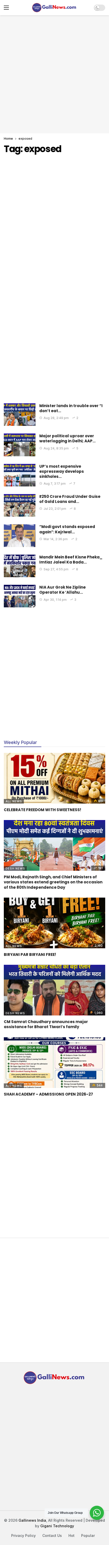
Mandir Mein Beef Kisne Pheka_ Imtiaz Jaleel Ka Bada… (70, 559)
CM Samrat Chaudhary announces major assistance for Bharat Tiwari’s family (46, 1024)
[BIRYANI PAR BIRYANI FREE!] (54, 923)
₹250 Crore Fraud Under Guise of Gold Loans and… (69, 499)
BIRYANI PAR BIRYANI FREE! (30, 954)
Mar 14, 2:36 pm (56, 539)
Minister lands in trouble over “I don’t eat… (71, 408)
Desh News (15, 868)
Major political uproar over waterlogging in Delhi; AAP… (67, 438)
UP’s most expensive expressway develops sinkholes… (61, 471)
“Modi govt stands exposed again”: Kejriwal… (67, 529)
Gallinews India (32, 1520)
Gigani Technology (57, 1526)
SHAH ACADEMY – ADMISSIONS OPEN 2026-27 (48, 1094)
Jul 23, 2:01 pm (55, 509)
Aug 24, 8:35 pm (56, 448)
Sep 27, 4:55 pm (56, 569)
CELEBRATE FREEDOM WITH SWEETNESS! (42, 809)
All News (14, 801)
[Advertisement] (54, 73)
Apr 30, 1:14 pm (55, 600)
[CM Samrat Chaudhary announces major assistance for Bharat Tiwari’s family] (54, 990)
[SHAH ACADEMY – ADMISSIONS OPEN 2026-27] (54, 1062)
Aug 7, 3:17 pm (55, 483)
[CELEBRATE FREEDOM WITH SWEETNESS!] (54, 778)
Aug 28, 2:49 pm (56, 418)
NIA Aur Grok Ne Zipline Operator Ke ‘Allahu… (62, 590)
